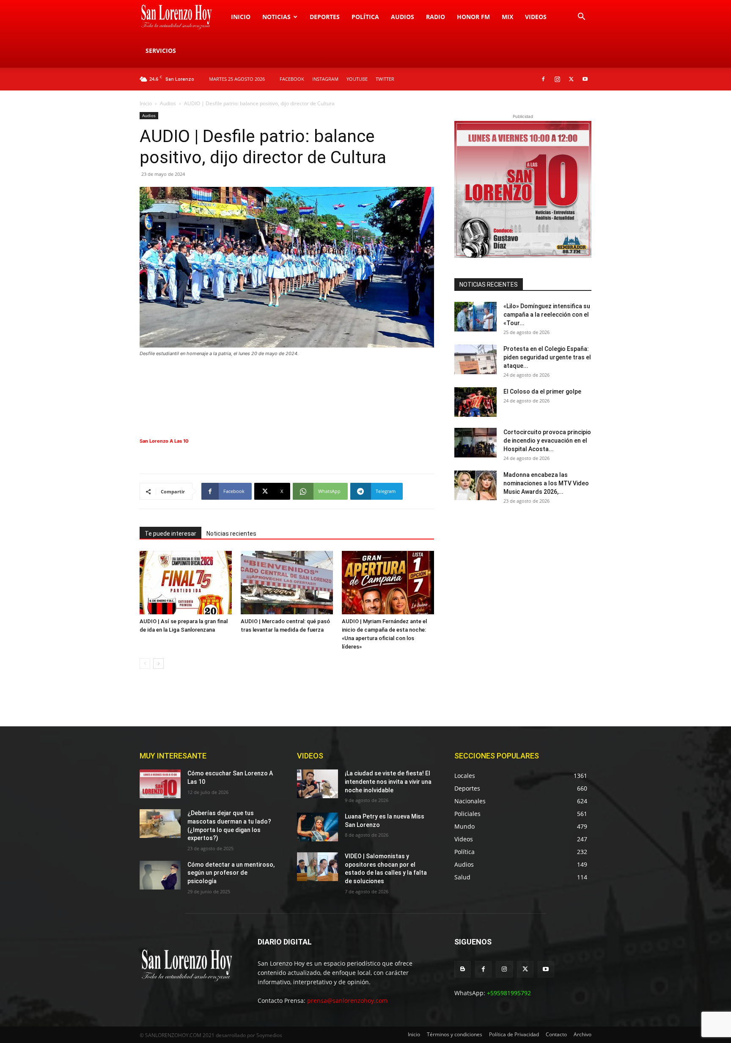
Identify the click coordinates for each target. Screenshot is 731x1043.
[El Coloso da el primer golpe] (475, 402)
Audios (402, 17)
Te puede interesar (170, 533)
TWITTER (385, 79)
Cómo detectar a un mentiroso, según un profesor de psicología (231, 872)
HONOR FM (473, 17)
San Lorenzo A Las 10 (164, 441)
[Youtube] (585, 79)
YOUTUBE (357, 79)
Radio (435, 17)
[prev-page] (145, 663)
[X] (571, 79)
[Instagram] (557, 79)
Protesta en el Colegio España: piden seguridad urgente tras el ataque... (547, 357)
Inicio (240, 17)
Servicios (161, 51)
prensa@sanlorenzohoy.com (347, 1000)
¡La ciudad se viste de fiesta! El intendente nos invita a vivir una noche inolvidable (388, 781)
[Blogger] (462, 969)
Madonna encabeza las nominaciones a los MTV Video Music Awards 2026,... (546, 483)
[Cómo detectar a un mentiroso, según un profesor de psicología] (160, 875)
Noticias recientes (231, 533)
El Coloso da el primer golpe (542, 391)
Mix (507, 17)
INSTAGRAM (325, 79)
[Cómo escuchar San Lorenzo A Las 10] (160, 783)
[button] (581, 18)
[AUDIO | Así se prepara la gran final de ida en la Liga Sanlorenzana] (186, 582)
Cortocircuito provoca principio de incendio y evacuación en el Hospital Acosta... (547, 440)
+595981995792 (509, 993)
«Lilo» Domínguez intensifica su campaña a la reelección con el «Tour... (546, 314)
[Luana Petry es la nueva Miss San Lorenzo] (317, 827)
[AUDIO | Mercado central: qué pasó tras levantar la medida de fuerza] (287, 582)
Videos (536, 17)
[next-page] (158, 663)
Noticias (276, 17)
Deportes (325, 17)
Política (365, 17)
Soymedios (269, 1035)
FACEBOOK (292, 79)
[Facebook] (543, 79)
